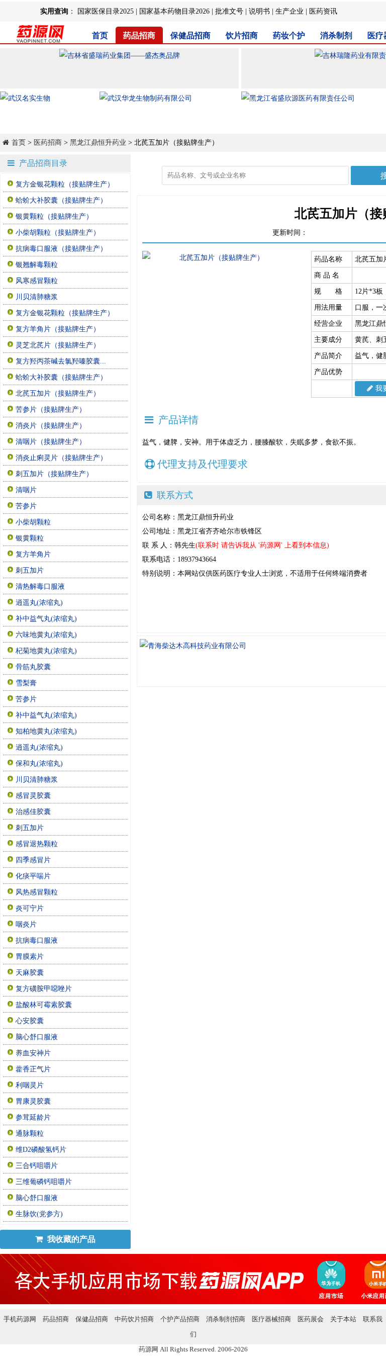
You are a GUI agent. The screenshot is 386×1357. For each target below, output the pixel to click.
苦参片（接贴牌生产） (51, 409)
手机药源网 (20, 1319)
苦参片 (26, 506)
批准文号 (229, 11)
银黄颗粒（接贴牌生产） (54, 216)
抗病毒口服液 (37, 940)
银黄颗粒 (30, 538)
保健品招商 (190, 35)
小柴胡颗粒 (33, 522)
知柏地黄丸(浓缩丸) (46, 731)
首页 (100, 35)
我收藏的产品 (70, 1239)
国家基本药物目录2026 (174, 11)
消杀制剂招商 (225, 1319)
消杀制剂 (336, 35)
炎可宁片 (30, 908)
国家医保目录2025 (105, 11)
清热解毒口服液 (40, 586)
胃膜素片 (30, 956)
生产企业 (289, 11)
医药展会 (311, 1319)
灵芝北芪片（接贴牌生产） (58, 345)
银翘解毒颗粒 (37, 264)
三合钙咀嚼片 (37, 1165)
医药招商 (48, 142)
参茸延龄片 (33, 1117)
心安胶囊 (30, 1021)
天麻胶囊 (30, 972)
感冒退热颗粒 (37, 844)
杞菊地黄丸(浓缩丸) (46, 651)
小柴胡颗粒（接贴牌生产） (58, 232)
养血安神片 (33, 1053)
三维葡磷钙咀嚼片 (44, 1182)
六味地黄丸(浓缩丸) (46, 635)
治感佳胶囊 (33, 812)
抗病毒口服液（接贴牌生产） (61, 248)
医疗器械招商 (271, 1319)
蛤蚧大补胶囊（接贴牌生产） (61, 200)
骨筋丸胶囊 (33, 667)
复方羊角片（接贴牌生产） (58, 329)
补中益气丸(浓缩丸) (46, 618)
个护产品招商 (180, 1319)
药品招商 (139, 35)
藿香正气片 (33, 1069)
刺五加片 (30, 570)
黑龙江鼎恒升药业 (98, 142)
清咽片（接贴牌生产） (51, 441)
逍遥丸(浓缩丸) (39, 602)
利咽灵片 (30, 1085)
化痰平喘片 (33, 876)
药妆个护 (289, 35)
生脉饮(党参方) (39, 1214)
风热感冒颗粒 (37, 892)
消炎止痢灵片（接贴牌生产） (61, 458)
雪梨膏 (26, 683)
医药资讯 (323, 11)
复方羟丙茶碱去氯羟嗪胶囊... (61, 361)
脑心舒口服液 (37, 1037)
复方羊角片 (33, 554)
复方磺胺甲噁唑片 (44, 988)
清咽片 (26, 490)
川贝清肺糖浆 (37, 297)
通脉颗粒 (30, 1133)
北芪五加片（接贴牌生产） (58, 393)
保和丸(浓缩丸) (39, 763)
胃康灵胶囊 (33, 1101)
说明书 (259, 11)
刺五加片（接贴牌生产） (54, 474)
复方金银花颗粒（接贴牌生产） (65, 184)
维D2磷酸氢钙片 (41, 1149)
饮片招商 (242, 35)
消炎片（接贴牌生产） (51, 425)
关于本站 (343, 1319)
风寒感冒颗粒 (37, 281)
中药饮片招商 (134, 1319)
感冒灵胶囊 (33, 795)
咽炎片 (26, 924)
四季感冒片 (33, 860)
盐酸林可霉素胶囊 (44, 1005)
